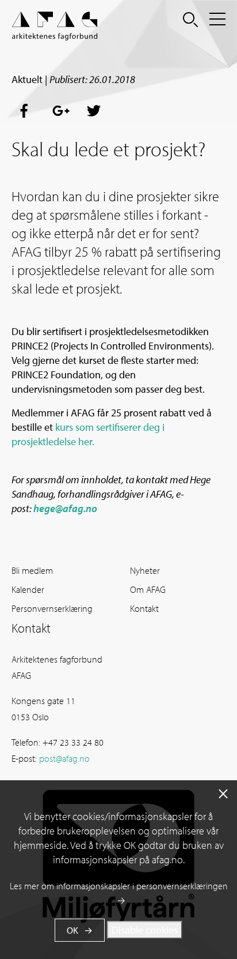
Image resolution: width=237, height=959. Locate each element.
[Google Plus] (61, 111)
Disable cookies (145, 930)
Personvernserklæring (52, 608)
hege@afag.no (65, 508)
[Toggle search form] (190, 19)
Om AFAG (148, 589)
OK (72, 930)
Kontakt (144, 608)
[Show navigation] (217, 19)
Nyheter (145, 570)
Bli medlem (32, 570)
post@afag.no (64, 758)
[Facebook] (27, 111)
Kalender (28, 589)
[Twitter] (94, 111)
